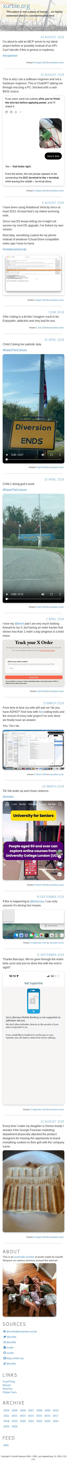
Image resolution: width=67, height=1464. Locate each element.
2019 (15, 1421)
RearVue (8, 1388)
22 (34, 191)
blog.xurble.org (14, 1358)
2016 (47, 1415)
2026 (44, 62)
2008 (39, 1410)
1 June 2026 (56, 312)
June (40, 328)
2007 (31, 1410)
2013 (23, 1415)
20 (35, 885)
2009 (47, 1410)
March (39, 774)
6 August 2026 (53, 203)
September (37, 943)
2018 (6, 1421)
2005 (15, 1410)
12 (31, 1109)
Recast (7, 1385)
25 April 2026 (54, 340)
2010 (56, 1410)
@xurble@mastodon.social (21, 1331)
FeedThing (9, 1381)
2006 (23, 1410)
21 (35, 774)
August (39, 62)
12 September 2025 (50, 955)
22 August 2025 (52, 1122)
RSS (6, 1445)
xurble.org (16, 6)
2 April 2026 (55, 619)
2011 (6, 1415)
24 (34, 62)
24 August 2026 (52, 37)
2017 (55, 1415)
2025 (44, 943)
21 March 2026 (53, 703)
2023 (47, 1421)
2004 (6, 1410)
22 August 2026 (52, 75)
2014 (31, 1415)
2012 (14, 1415)
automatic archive (24, 1256)
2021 (31, 1421)
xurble (9, 1347)
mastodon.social (56, 62)
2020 (23, 1421)
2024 (56, 1421)
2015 (39, 1415)
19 (31, 943)
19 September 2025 (50, 897)
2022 (39, 1421)
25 (36, 467)
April (40, 467)
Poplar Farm (10, 1392)
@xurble (11, 1336)
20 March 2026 (53, 786)
